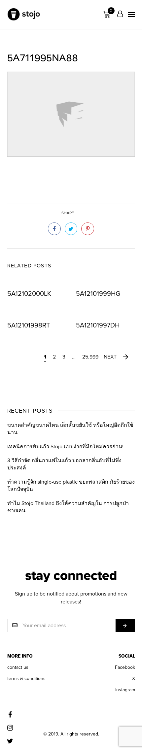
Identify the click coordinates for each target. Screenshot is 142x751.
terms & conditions (26, 678)
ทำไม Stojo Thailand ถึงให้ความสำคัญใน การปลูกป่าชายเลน (68, 507)
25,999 (90, 357)
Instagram (125, 690)
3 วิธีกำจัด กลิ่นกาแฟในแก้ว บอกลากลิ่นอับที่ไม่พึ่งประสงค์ (64, 464)
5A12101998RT (28, 325)
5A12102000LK (29, 294)
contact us (17, 667)
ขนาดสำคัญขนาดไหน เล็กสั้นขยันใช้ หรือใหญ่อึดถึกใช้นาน (70, 429)
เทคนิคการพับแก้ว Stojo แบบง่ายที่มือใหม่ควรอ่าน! (65, 446)
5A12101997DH (98, 325)
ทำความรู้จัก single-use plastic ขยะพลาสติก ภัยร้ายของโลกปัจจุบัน (71, 486)
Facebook (125, 667)
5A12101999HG (98, 294)
